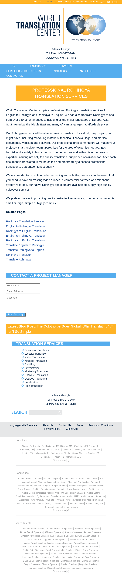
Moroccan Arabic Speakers (34, 546)
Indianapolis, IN (42, 453)
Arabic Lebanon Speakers (60, 543)
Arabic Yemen (87, 496)
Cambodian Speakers (82, 568)
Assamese (24, 500)
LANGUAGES (38, 66)
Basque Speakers (51, 561)
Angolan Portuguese (77, 485)
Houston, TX (27, 453)
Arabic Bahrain (24, 489)
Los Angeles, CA (91, 453)
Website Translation (36, 353)
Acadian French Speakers (33, 528)
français (69, 2)
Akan (63, 482)
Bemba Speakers (90, 561)
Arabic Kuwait (80, 489)
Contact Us (65, 425)
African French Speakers (31, 532)
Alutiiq (86, 482)
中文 (108, 2)
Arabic (36, 489)
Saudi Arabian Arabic (25, 496)
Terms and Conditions (101, 425)
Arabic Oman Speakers (60, 546)
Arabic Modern (28, 493)
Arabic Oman (61, 493)
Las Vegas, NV (75, 453)
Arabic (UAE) (73, 496)
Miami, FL (59, 457)
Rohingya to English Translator (25, 240)
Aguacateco (53, 482)
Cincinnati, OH (27, 450)
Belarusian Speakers (70, 561)
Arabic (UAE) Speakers (61, 553)
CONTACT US (14, 76)
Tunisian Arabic (58, 496)
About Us (48, 425)
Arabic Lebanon (96, 489)
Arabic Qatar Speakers (33, 550)
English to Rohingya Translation (26, 226)
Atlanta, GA (27, 446)
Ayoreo (69, 500)
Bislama (73, 503)
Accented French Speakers (87, 528)
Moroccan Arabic (45, 493)
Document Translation (37, 350)
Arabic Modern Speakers (85, 543)
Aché (81, 478)
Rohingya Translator (19, 254)
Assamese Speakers (51, 557)
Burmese (48, 507)
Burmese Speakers (37, 568)
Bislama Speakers (50, 564)
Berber (58, 503)
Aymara (60, 500)
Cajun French (70, 507)
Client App (72, 428)
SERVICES (65, 66)
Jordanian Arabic (64, 489)
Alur (79, 482)
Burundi (58, 507)
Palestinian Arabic (77, 493)
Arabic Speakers (34, 539)
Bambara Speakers (32, 561)
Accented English (51, 478)
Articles (85, 71)
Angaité (46, 485)
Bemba (41, 503)
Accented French (69, 478)
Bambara (97, 500)
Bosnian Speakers (69, 564)
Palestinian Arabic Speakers (85, 546)
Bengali (49, 503)
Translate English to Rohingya (25, 245)
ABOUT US (60, 71)
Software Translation (36, 375)
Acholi (95, 478)
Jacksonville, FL (58, 453)
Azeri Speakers (92, 557)
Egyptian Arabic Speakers (56, 539)
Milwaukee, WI (73, 457)
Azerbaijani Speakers (73, 557)
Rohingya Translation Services (25, 221)
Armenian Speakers (31, 557)
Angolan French (59, 485)
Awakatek (50, 500)
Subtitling (30, 364)
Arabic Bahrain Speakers (87, 536)
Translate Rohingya (18, 259)
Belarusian (31, 503)
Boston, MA (66, 446)
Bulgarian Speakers (88, 564)
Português (82, 2)
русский (94, 2)
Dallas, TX (56, 450)
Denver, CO (68, 450)
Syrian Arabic (43, 496)
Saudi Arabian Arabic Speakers (60, 550)
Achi (88, 478)
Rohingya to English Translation (26, 231)
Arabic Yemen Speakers (85, 553)
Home (13, 66)
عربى (102, 2)
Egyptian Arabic (48, 489)
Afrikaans (42, 482)
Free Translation (34, 386)
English (48, 2)
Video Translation (35, 357)
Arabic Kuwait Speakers (35, 543)
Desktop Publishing (36, 378)
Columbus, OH (42, 450)
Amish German (25, 485)
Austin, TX (39, 446)
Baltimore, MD (52, 446)
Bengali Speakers (32, 564)
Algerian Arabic (96, 485)
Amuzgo (37, 485)
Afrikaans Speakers (54, 532)
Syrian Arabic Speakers (87, 550)
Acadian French (24, 478)
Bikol (65, 503)
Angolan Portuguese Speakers (35, 536)
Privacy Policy (52, 428)
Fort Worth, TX (93, 450)
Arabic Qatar (93, 493)
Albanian (72, 482)
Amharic (94, 482)
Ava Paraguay (37, 500)
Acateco (37, 478)
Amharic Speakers (92, 532)
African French (29, 482)
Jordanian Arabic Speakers (82, 539)
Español (59, 2)
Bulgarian (99, 503)
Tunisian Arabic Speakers (36, 553)
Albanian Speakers (73, 532)
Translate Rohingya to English (25, 250)
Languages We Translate (23, 425)
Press (80, 425)
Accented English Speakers (60, 528)
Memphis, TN (47, 457)
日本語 (115, 2)
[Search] (43, 412)
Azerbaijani (80, 500)
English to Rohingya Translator (25, 235)
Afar (101, 478)
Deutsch (37, 2)
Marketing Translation (37, 371)
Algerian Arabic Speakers (63, 536)
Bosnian (89, 503)
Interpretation (32, 368)
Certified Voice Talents (23, 71)
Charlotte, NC (80, 446)
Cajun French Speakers (59, 568)
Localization (31, 382)
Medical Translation (36, 361)
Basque (20, 503)
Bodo (81, 503)
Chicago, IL (93, 446)
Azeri (89, 500)
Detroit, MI (80, 450)
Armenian (100, 496)
